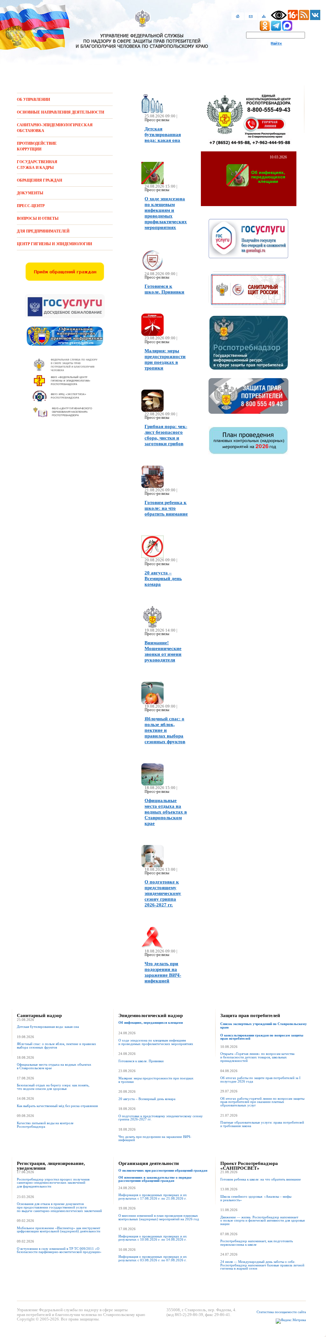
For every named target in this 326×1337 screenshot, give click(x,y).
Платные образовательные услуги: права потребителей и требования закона (262, 1124)
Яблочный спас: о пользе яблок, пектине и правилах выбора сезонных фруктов (56, 1045)
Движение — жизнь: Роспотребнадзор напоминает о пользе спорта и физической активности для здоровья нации (262, 1221)
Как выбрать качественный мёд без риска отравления (57, 1106)
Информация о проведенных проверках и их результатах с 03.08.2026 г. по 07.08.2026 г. (152, 1258)
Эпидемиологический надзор (150, 1015)
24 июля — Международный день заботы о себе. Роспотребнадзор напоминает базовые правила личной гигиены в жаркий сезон (262, 1265)
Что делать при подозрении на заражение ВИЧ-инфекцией (154, 1138)
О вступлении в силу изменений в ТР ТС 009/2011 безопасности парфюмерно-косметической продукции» (59, 1250)
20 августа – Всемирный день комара (146, 1099)
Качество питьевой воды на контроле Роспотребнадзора (45, 1124)
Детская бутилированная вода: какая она (48, 1027)
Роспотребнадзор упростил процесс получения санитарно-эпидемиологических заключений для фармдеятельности (53, 1183)
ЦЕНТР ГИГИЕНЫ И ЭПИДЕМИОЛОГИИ (54, 244)
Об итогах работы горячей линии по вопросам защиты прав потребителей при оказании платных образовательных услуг (262, 1102)
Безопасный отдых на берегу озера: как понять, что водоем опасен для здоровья (53, 1087)
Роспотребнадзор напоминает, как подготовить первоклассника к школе (256, 1242)
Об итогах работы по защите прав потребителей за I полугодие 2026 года (260, 1079)
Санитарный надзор (39, 1015)
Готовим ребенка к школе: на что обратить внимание (260, 1179)
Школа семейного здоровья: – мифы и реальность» (255, 1198)
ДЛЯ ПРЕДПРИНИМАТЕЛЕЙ (43, 231)
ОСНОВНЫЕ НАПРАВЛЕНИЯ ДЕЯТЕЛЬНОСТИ (60, 112)
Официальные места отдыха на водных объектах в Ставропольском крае (54, 1066)
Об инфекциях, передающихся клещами (150, 1022)
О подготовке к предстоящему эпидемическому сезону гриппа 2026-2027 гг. (160, 1117)
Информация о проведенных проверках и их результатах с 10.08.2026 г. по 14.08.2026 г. (152, 1238)
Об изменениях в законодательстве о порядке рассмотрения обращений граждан (155, 1179)
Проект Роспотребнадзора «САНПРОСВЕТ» (249, 1166)
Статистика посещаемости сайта (281, 1312)
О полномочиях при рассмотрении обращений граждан (162, 1170)
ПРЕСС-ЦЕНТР (31, 206)
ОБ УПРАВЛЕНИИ (33, 99)
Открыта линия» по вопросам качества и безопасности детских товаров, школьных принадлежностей (257, 1057)
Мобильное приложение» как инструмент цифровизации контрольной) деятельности (58, 1229)
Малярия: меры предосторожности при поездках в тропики (156, 1080)
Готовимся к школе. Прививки (141, 1061)
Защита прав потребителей (250, 1015)
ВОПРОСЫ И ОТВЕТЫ (38, 218)
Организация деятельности (148, 1163)
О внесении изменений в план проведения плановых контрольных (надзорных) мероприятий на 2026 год (158, 1217)
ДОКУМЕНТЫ (30, 193)
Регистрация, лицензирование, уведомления (51, 1166)
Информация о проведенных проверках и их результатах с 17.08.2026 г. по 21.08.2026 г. (152, 1196)
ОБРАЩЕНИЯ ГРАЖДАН (39, 180)
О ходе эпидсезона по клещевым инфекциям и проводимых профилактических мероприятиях (155, 1042)
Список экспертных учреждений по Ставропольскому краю (263, 1025)
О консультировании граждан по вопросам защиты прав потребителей (261, 1037)
